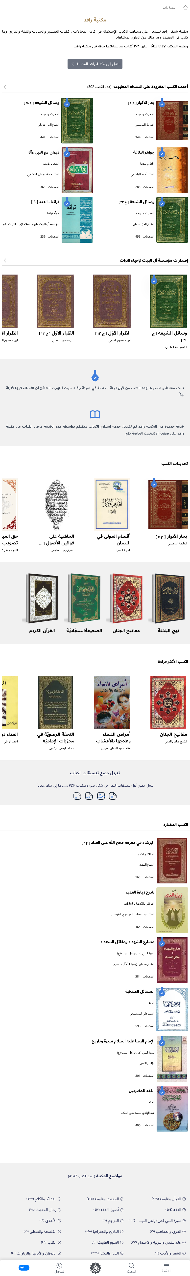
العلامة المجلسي (144, 125)
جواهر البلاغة (143, 152)
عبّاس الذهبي (146, 1063)
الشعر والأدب (51, 164)
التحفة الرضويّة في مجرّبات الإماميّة (55, 738)
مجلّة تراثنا (53, 213)
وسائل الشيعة (41, 103)
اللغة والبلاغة (147, 164)
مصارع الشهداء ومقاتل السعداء (127, 942)
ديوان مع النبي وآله (43, 152)
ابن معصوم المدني (120, 340)
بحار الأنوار (141, 103)
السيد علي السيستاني (142, 1014)
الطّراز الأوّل (113, 333)
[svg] (185, 7)
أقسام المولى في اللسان (114, 540)
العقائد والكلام (146, 854)
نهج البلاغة (168, 630)
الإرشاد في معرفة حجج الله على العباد (118, 842)
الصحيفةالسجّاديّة (84, 630)
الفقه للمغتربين (141, 1091)
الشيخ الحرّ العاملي (48, 125)
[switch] (24, 1268)
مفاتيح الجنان (126, 630)
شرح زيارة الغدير (140, 892)
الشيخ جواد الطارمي (62, 550)
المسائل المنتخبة (139, 991)
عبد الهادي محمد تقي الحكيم (137, 1113)
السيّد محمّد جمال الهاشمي (43, 174)
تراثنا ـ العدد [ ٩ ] (45, 202)
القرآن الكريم (42, 630)
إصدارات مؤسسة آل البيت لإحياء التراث (154, 260)
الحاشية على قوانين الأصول (56, 543)
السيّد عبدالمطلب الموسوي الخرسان (133, 914)
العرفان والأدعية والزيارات (139, 904)
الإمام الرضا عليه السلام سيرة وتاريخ (123, 1041)
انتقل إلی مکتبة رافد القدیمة (98, 64)
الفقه (151, 1003)
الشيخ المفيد (123, 550)
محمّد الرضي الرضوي (61, 748)
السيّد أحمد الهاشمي (142, 174)
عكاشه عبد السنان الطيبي (116, 748)
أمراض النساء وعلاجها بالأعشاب (113, 738)
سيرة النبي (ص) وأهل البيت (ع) (135, 953)
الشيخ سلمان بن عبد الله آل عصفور (134, 964)
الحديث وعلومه (145, 114)
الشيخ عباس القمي (176, 741)
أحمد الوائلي (11, 741)
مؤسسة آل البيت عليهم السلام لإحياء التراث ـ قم (31, 224)
